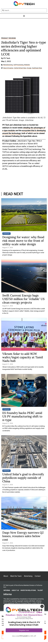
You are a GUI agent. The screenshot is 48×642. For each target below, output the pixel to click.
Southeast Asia (37, 68)
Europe (29, 68)
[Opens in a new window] (7, 594)
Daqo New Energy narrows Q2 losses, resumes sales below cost (23, 536)
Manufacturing (8, 65)
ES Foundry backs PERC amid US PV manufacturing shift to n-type (22, 416)
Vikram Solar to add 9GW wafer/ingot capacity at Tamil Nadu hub (22, 357)
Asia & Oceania (8, 68)
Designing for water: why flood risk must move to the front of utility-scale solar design (23, 240)
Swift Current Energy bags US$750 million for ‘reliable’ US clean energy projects (23, 299)
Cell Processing (18, 65)
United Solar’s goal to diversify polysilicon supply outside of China (23, 477)
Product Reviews (8, 38)
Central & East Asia (20, 68)
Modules (27, 65)
